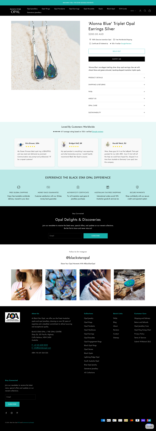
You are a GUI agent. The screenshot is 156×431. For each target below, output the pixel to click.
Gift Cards (123, 9)
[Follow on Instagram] (12, 413)
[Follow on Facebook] (6, 413)
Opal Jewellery (32, 9)
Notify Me (116, 59)
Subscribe (95, 236)
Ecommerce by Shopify (28, 422)
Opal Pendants (59, 9)
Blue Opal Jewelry (90, 365)
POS (19, 422)
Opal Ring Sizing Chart (142, 330)
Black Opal (111, 9)
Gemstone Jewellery (34, 12)
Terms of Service (140, 337)
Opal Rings (46, 9)
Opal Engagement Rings (92, 341)
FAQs (115, 318)
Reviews (116, 330)
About (115, 326)
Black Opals (88, 353)
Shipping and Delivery (142, 318)
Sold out (117, 51)
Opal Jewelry (88, 318)
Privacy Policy (139, 334)
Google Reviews (126, 43)
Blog (115, 322)
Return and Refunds (141, 322)
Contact (116, 334)
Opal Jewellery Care (141, 326)
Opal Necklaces (90, 330)
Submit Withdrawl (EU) (142, 341)
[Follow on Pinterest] (17, 413)
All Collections (89, 372)
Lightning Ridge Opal (91, 357)
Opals (101, 9)
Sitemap (116, 337)
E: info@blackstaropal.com (41, 348)
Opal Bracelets (89, 9)
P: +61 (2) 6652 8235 (40, 345)
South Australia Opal (91, 361)
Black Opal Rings (90, 345)
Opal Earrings (74, 9)
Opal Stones (88, 349)
